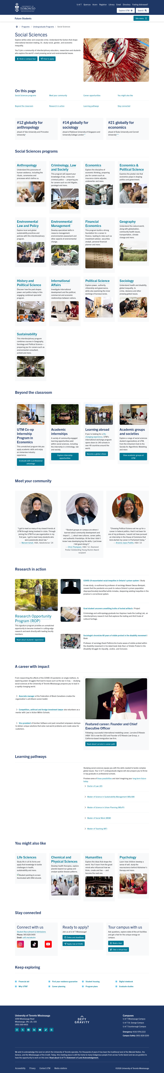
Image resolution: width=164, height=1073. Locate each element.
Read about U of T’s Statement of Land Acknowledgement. (74, 1057)
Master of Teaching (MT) (97, 828)
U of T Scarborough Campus (134, 1026)
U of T (79, 4)
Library (111, 4)
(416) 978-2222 (139, 1031)
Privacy (32, 1068)
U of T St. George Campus (133, 1022)
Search (141, 10)
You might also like (125, 95)
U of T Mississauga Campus (134, 1019)
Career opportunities (91, 95)
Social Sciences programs (25, 95)
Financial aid (24, 981)
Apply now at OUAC (75, 944)
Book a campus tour (27, 59)
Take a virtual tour (119, 949)
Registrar (103, 4)
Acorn (94, 4)
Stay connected (124, 106)
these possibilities (104, 778)
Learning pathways (91, 106)
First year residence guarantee (64, 981)
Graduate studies (126, 986)
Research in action (56, 106)
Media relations (60, 1068)
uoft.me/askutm (29, 937)
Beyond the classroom (24, 106)
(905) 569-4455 (21, 1024)
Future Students (23, 18)
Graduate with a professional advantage (31, 462)
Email (118, 4)
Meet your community (58, 95)
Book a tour (117, 943)
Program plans (92, 986)
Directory (126, 4)
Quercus (87, 4)
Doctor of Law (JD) (94, 786)
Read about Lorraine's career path (101, 744)
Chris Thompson (74, 547)
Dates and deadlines (75, 937)
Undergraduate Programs (43, 26)
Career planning (58, 986)
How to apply (48, 59)
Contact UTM (44, 1068)
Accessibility (20, 1068)
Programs (26, 26)
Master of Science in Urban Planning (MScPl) (105, 807)
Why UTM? (23, 986)
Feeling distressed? (140, 4)
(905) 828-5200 (142, 1035)
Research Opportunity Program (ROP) (33, 618)
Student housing (93, 981)
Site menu (140, 18)
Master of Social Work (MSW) (99, 818)
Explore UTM (124, 10)
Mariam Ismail (27, 542)
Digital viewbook (126, 981)
